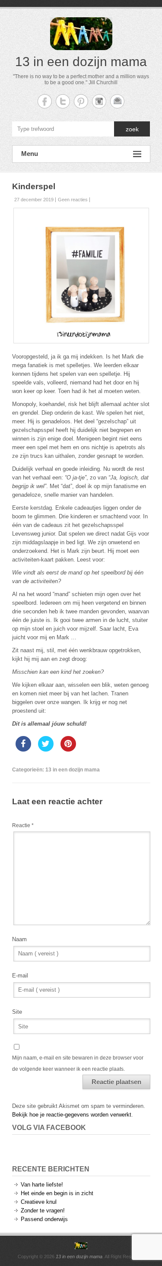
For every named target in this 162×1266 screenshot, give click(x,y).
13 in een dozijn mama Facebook (45, 101)
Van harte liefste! (42, 1184)
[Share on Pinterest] (68, 749)
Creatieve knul (39, 1202)
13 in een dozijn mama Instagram (99, 101)
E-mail (20, 975)
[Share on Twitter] (46, 749)
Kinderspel (33, 186)
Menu (29, 153)
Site (17, 1012)
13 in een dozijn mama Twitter (63, 101)
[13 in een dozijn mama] (81, 1245)
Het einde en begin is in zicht (57, 1193)
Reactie (23, 825)
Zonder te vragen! (43, 1210)
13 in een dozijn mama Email (117, 101)
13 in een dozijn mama (81, 61)
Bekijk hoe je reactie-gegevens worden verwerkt (71, 1114)
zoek (132, 129)
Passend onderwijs (44, 1219)
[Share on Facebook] (23, 749)
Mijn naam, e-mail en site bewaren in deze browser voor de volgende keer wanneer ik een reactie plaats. (77, 1063)
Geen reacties (73, 199)
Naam (19, 939)
